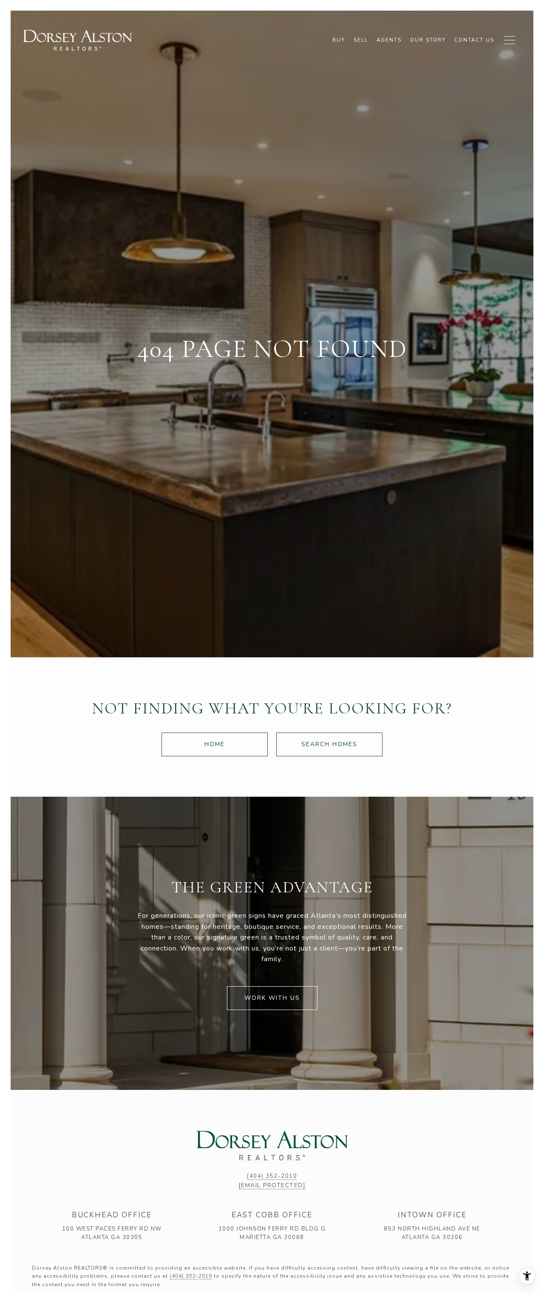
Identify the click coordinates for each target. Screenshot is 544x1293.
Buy (338, 40)
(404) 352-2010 (272, 1176)
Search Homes (329, 744)
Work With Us (272, 998)
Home (214, 744)
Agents (389, 40)
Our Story (428, 40)
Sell (361, 40)
